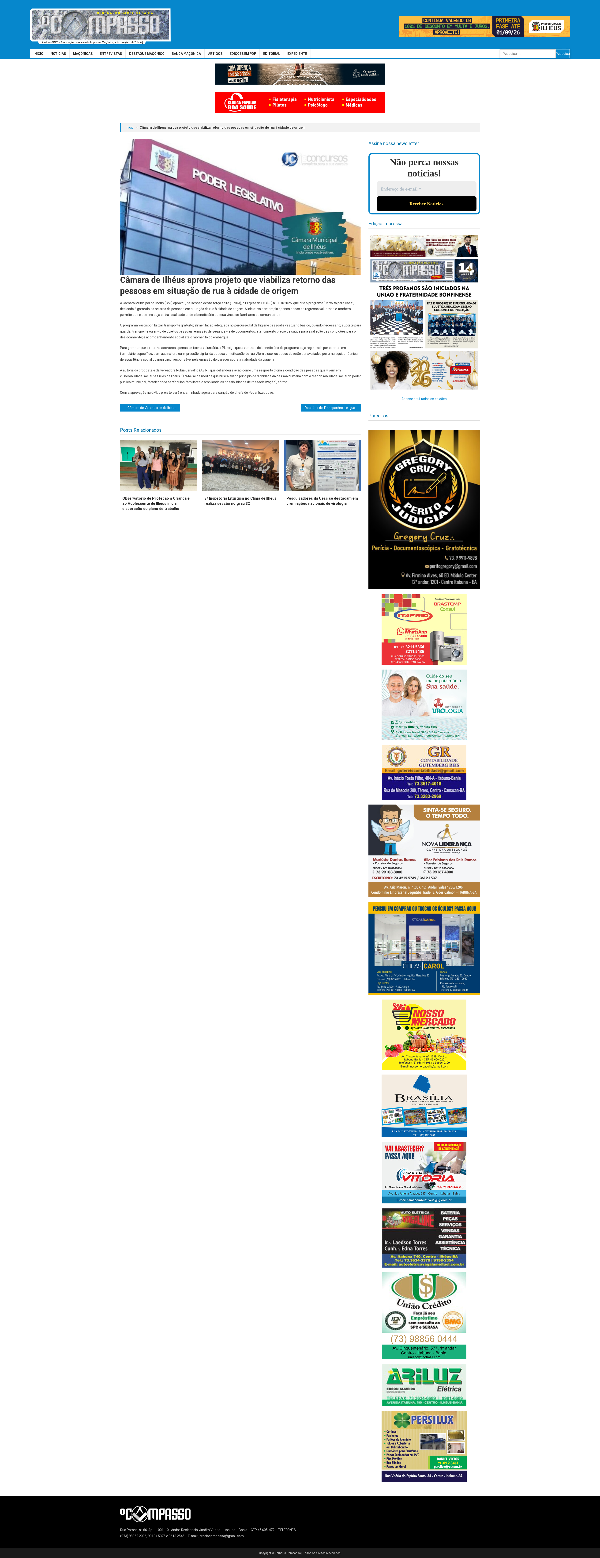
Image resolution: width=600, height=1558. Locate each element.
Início (38, 54)
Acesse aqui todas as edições (424, 399)
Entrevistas (111, 54)
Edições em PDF (243, 54)
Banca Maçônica (186, 54)
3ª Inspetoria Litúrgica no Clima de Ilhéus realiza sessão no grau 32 (240, 501)
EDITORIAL (271, 54)
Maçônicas (83, 54)
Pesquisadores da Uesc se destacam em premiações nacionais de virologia (322, 501)
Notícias (58, 54)
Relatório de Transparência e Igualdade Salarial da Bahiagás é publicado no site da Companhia (333, 408)
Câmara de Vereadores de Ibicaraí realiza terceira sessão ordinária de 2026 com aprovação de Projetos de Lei (154, 408)
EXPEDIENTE (297, 54)
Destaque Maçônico (147, 54)
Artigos (215, 54)
